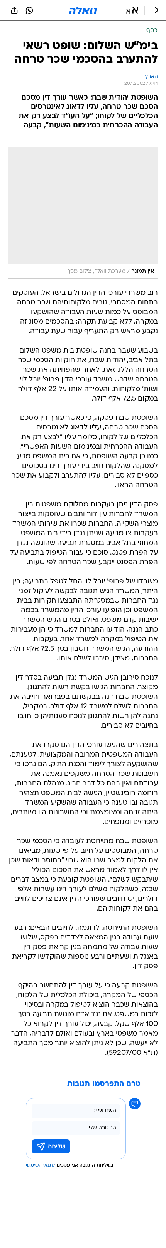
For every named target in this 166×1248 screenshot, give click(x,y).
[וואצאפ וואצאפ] (29, 10)
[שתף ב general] (14, 10)
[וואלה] (83, 10)
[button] (132, 10)
